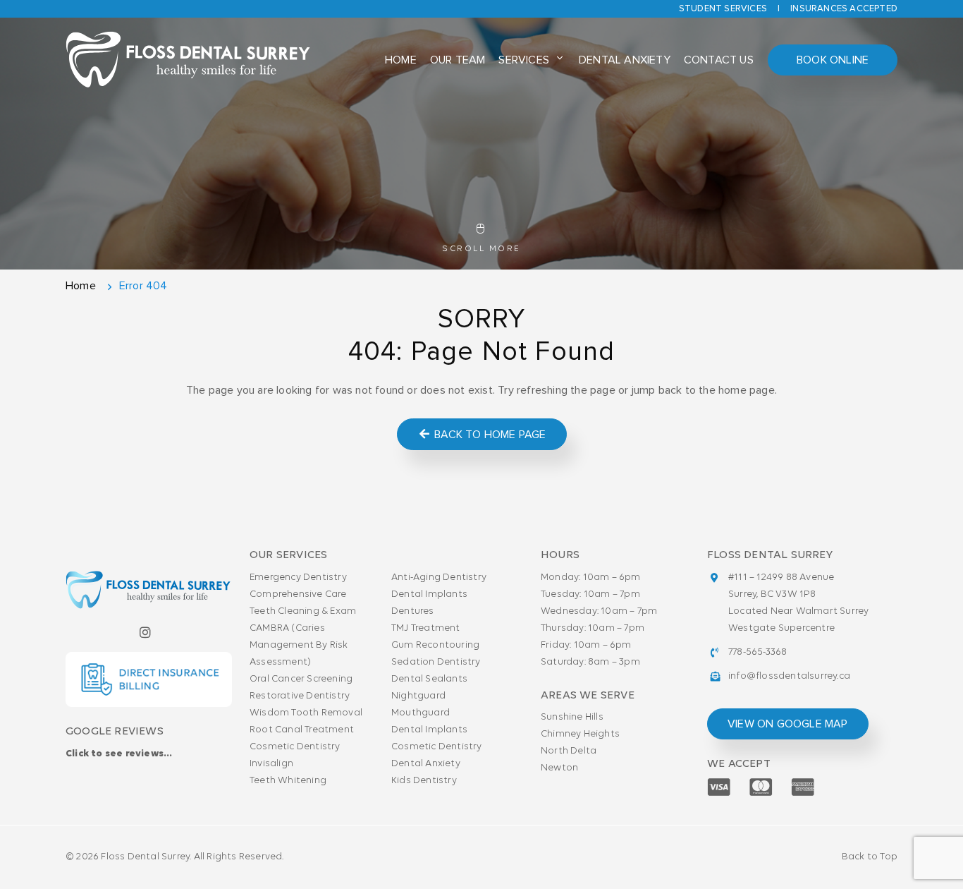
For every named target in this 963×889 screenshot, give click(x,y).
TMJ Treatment (425, 628)
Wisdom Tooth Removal (306, 713)
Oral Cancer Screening (301, 679)
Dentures (412, 611)
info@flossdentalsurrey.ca (789, 676)
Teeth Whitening (288, 780)
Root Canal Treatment (302, 730)
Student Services (723, 8)
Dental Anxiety (624, 60)
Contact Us (719, 60)
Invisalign (271, 763)
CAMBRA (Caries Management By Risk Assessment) (299, 645)
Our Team (458, 60)
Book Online (833, 60)
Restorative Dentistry (300, 696)
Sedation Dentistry (436, 662)
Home (401, 60)
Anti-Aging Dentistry (438, 577)
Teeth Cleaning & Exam (303, 611)
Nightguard (418, 696)
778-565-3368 (757, 652)
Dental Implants (429, 594)
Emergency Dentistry (298, 577)
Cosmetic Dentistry (295, 747)
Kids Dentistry (424, 780)
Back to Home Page (488, 434)
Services (523, 60)
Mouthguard (420, 713)
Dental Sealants (429, 679)
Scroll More (481, 249)
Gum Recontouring (435, 645)
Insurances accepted (843, 8)
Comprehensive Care (298, 594)
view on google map (788, 724)
